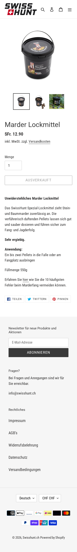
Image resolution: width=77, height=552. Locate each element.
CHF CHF (48, 498)
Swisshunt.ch (31, 538)
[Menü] (69, 9)
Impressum (17, 420)
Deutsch (25, 498)
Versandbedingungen (25, 469)
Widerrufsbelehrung (23, 445)
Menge (9, 157)
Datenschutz (18, 457)
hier (26, 279)
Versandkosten (39, 141)
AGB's (13, 433)
